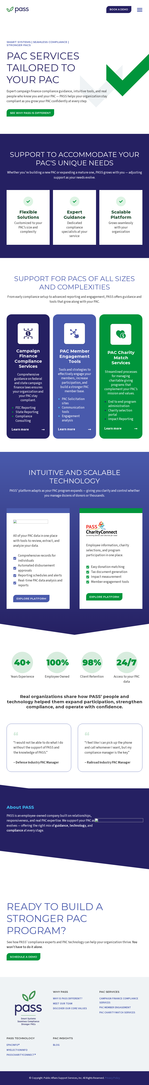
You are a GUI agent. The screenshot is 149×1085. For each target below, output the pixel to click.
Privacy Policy (112, 1078)
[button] (139, 9)
